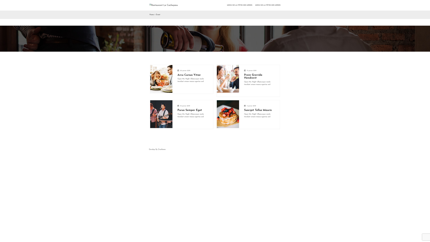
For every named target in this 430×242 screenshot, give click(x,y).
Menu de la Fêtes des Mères (239, 5)
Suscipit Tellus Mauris (258, 110)
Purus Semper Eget (189, 110)
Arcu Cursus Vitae (189, 75)
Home (151, 15)
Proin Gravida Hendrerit (253, 76)
